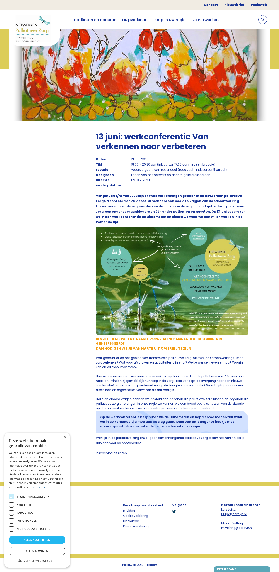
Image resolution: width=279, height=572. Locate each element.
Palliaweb (259, 5)
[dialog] (37, 500)
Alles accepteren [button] (37, 540)
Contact (211, 5)
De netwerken (205, 19)
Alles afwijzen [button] (37, 551)
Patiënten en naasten (95, 19)
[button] (37, 560)
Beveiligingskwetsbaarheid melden (143, 508)
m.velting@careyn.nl (236, 528)
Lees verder (39, 487)
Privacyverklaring (136, 526)
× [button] (64, 437)
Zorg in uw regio (170, 19)
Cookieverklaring (135, 516)
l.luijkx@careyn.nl (234, 514)
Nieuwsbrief (234, 5)
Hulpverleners (135, 19)
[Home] (34, 29)
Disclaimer (131, 521)
